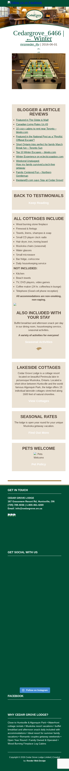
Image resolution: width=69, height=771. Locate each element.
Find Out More (38, 432)
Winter (38, 38)
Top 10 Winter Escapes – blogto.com (36, 152)
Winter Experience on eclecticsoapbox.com (39, 156)
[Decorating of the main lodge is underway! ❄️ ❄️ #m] (34, 567)
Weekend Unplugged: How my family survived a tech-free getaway (35, 164)
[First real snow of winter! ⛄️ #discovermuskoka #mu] (34, 585)
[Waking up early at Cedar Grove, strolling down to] (34, 671)
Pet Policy (38, 464)
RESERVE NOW (38, 97)
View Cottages (38, 401)
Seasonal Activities (38, 342)
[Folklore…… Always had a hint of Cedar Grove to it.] (34, 625)
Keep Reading (39, 203)
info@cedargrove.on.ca (28, 508)
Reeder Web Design (36, 761)
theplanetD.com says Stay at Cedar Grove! (39, 180)
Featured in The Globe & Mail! (32, 119)
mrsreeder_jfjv (29, 44)
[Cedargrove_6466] (38, 88)
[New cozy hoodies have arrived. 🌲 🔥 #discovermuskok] (34, 604)
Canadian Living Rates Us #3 (32, 124)
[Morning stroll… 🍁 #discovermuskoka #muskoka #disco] (34, 646)
